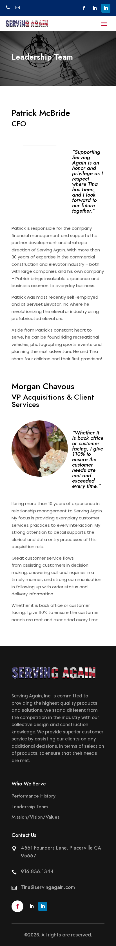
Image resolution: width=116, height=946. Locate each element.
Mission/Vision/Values (35, 817)
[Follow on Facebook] (84, 8)
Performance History (33, 795)
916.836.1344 (37, 871)
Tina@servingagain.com (48, 887)
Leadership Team (30, 806)
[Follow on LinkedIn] (94, 8)
